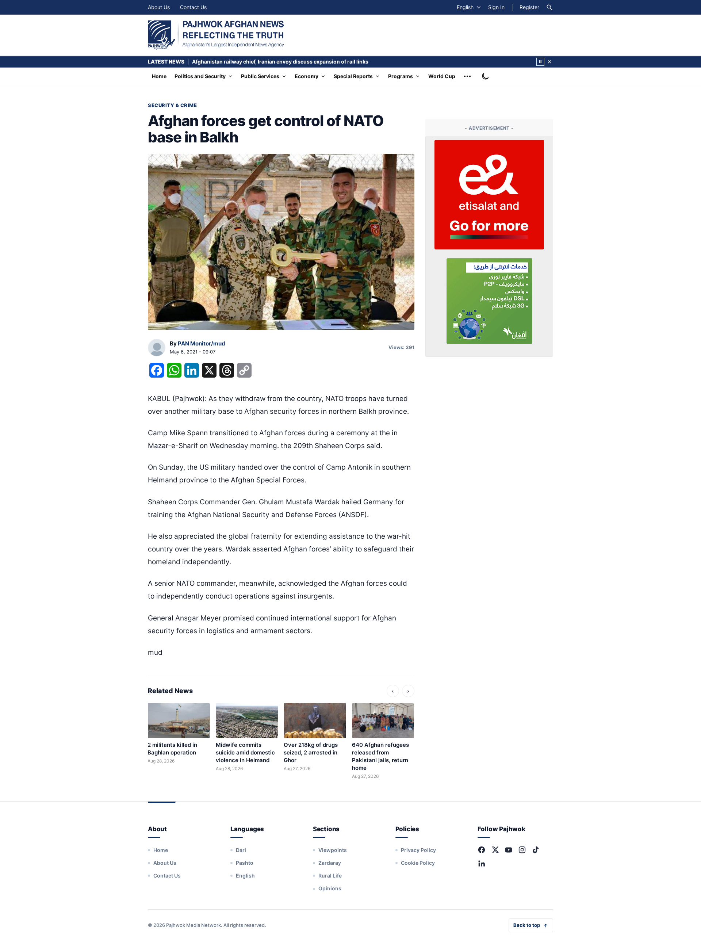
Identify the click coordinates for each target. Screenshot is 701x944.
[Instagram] (522, 850)
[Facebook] (482, 850)
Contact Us (193, 7)
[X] (495, 850)
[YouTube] (509, 850)
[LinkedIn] (482, 863)
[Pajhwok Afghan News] (216, 35)
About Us (159, 7)
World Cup (441, 76)
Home (159, 76)
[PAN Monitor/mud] (156, 348)
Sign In (496, 7)
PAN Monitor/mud (201, 343)
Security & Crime (172, 105)
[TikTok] (536, 850)
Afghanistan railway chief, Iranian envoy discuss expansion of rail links (280, 61)
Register (529, 7)
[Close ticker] (549, 62)
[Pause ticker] (540, 62)
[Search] (549, 7)
